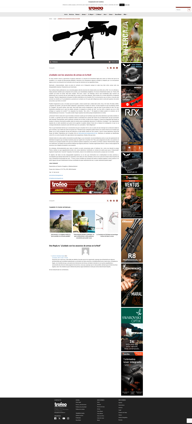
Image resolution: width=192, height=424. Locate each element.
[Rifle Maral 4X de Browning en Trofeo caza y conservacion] (132, 285)
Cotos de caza (100, 418)
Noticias (71, 14)
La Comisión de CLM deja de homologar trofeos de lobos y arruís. (107, 235)
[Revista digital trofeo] (84, 187)
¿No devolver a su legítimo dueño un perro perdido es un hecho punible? (60, 235)
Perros (77, 14)
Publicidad (78, 417)
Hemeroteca (121, 405)
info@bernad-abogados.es (56, 178)
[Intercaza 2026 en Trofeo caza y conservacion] (132, 40)
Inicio (66, 14)
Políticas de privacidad (81, 406)
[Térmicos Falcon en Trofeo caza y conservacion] (132, 73)
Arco (105, 14)
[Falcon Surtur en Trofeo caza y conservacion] (132, 163)
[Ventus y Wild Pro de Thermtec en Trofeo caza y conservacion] (132, 196)
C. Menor (98, 14)
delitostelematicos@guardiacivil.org (87, 133)
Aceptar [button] (122, 4)
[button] (80, 14)
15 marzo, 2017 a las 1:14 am (60, 257)
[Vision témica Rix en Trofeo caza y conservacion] (132, 129)
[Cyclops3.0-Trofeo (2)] (132, 374)
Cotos (110, 14)
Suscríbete (118, 14)
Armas (84, 14)
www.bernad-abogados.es (56, 175)
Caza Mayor (100, 411)
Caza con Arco (100, 415)
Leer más (127, 4)
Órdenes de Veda (122, 412)
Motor (98, 420)
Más (125, 14)
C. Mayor (90, 14)
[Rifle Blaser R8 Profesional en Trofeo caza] (132, 241)
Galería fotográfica (122, 417)
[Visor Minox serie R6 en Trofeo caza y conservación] (132, 96)
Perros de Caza (101, 406)
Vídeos (120, 415)
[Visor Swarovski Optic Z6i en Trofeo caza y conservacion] (132, 329)
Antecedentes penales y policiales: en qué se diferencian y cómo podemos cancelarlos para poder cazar (84, 236)
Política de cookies (80, 409)
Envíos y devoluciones (81, 404)
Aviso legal (78, 402)
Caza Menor (100, 413)
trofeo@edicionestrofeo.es (59, 412)
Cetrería (120, 407)
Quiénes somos (79, 415)
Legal (55, 18)
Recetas (120, 420)
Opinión (120, 402)
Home (50, 18)
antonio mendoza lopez (58, 256)
